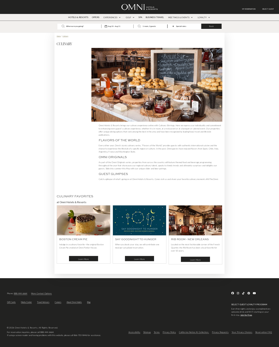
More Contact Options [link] (41, 293)
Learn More (83, 259)
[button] (268, 9)
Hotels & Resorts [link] (78, 17)
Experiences (111, 17)
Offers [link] (95, 17)
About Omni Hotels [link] (74, 302)
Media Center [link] (26, 302)
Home (59, 36)
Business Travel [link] (155, 17)
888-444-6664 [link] (20, 293)
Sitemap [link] (147, 332)
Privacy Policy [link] (169, 332)
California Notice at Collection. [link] (194, 332)
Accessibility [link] (134, 332)
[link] (250, 9)
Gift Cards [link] (11, 302)
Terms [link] (157, 332)
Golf (129, 17)
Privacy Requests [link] (220, 332)
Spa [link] (140, 17)
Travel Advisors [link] (43, 302)
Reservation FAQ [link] (263, 332)
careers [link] (58, 302)
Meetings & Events (179, 17)
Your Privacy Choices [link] (242, 332)
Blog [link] (88, 302)
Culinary (65, 36)
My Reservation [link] (249, 9)
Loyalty (202, 17)
